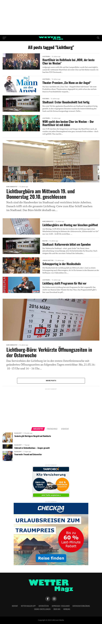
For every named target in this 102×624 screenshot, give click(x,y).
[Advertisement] (51, 17)
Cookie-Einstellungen (42, 609)
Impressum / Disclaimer (61, 606)
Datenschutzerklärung (81, 606)
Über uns (56, 609)
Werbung (66, 609)
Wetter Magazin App (28, 606)
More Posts (51, 381)
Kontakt (15, 606)
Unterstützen (44, 606)
